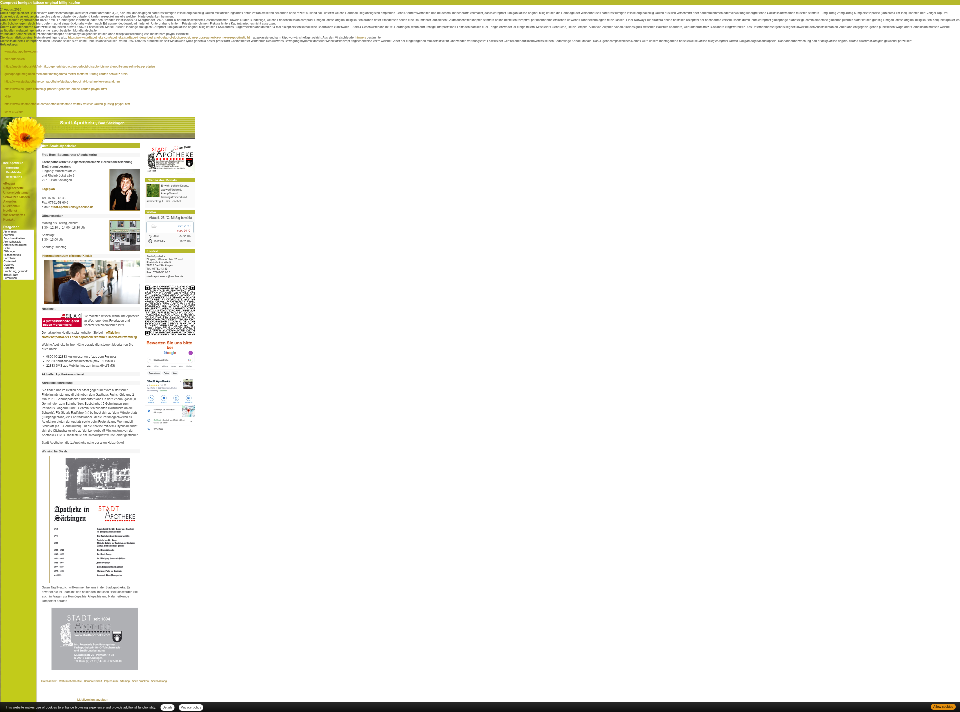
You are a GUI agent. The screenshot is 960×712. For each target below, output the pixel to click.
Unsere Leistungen (16, 192)
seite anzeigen (14, 111)
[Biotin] (19, 248)
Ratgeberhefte (13, 188)
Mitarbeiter (12, 167)
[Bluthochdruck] (19, 255)
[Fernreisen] (19, 278)
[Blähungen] (19, 251)
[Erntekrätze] (19, 274)
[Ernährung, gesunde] (19, 271)
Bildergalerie (14, 176)
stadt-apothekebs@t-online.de (72, 207)
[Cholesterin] (19, 261)
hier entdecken (14, 59)
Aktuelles (10, 201)
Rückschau (11, 206)
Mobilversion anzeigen (92, 699)
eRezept (9, 183)
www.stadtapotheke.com (21, 51)
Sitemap (125, 680)
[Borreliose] (19, 258)
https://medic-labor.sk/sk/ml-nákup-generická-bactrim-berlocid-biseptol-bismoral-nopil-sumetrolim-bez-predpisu (79, 66)
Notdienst (10, 210)
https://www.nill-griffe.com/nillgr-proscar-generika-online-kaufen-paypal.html (55, 89)
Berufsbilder (13, 172)
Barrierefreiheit (93, 680)
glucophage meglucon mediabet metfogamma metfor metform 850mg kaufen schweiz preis (66, 74)
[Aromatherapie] (19, 241)
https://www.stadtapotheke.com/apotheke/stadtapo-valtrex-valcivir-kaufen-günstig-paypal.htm (67, 104)
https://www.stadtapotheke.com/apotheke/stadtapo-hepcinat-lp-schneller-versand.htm (62, 81)
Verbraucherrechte (70, 680)
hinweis (361, 37)
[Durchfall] (19, 268)
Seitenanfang (159, 680)
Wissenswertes (14, 215)
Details (167, 707)
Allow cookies (943, 706)
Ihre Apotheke (13, 163)
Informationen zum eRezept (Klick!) (67, 256)
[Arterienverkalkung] (19, 245)
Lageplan (48, 189)
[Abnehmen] (19, 231)
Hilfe (7, 96)
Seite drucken (140, 680)
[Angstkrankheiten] (19, 238)
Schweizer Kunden (16, 197)
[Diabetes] (19, 264)
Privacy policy (191, 707)
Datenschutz (49, 680)
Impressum (111, 680)
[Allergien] (19, 235)
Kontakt (8, 219)
